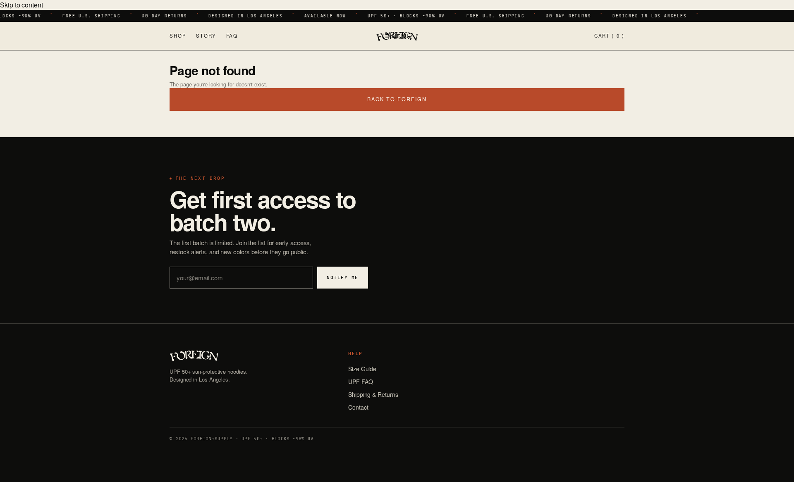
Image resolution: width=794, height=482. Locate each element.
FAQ (232, 35)
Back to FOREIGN (397, 99)
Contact (358, 407)
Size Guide (362, 369)
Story (206, 35)
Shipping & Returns (373, 394)
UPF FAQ (360, 381)
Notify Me (343, 277)
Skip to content (21, 5)
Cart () (609, 35)
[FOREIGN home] (397, 36)
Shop (178, 35)
